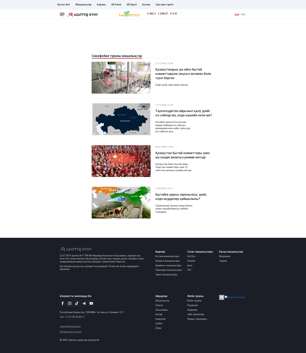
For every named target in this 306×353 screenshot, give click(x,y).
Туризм (223, 261)
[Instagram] (69, 303)
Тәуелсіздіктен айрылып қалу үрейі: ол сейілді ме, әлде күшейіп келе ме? (183, 113)
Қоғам (146, 4)
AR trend (116, 4)
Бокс (190, 265)
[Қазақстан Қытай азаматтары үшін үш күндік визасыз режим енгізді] (121, 161)
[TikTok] (77, 303)
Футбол (191, 256)
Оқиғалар (160, 319)
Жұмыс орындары (197, 319)
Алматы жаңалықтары (167, 261)
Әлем (158, 328)
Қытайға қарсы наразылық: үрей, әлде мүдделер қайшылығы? (180, 197)
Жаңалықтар (83, 4)
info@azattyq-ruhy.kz (71, 332)
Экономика (161, 310)
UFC (189, 270)
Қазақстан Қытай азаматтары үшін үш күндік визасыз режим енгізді (182, 155)
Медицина (224, 256)
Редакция (192, 305)
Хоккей (191, 261)
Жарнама (192, 310)
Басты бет (63, 4)
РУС (243, 14)
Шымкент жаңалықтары (168, 265)
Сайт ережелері (195, 314)
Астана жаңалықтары (167, 256)
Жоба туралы (194, 300)
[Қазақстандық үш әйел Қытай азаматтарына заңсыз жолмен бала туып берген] (121, 78)
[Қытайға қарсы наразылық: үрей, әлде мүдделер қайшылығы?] (121, 203)
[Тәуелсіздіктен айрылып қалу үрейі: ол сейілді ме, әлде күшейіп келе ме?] (121, 119)
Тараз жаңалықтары (166, 274)
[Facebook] (62, 303)
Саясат (159, 305)
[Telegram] (84, 303)
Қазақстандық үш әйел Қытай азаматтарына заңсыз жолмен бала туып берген (183, 73)
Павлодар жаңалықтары (168, 270)
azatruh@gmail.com (70, 326)
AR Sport (132, 4)
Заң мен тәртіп (164, 4)
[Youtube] (91, 303)
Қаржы (101, 4)
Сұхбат (159, 323)
